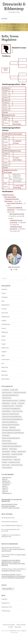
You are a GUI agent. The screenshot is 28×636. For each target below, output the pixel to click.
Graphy (23, 630)
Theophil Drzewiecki (14, 462)
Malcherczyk (5, 348)
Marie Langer (13, 449)
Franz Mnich (19, 406)
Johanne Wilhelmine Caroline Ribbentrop (13, 432)
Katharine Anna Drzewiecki (9, 443)
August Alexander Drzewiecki (10, 400)
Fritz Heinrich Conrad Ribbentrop (11, 408)
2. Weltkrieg (5, 390)
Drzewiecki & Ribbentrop (14, 6)
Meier (4, 491)
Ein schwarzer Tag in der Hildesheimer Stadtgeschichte (14, 577)
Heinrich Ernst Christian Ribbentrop (11, 416)
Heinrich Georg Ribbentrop (9, 422)
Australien (4, 289)
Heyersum (5, 427)
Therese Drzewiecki (17, 465)
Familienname (5, 316)
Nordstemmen (6, 359)
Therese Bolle (6, 465)
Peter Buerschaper (16, 134)
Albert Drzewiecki (7, 392)
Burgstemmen (6, 305)
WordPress (13, 630)
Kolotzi (4, 340)
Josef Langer (5, 435)
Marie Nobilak (6, 451)
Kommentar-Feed (7, 607)
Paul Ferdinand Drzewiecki (9, 457)
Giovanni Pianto (6, 411)
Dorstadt (4, 309)
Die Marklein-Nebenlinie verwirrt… (11, 570)
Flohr (3, 486)
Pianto (4, 488)
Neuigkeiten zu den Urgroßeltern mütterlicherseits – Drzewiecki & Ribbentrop (11, 561)
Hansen (4, 328)
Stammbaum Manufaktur (8, 506)
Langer (4, 344)
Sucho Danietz (6, 379)
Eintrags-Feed (6, 603)
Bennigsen (5, 297)
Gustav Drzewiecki (17, 411)
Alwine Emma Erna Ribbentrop (10, 395)
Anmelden (4, 599)
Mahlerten (5, 449)
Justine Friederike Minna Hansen (10, 438)
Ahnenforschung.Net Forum (9, 504)
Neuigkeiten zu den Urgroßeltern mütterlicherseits (11, 535)
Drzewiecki (5, 312)
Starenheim (5, 375)
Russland (4, 462)
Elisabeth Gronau (9, 115)
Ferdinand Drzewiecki (8, 406)
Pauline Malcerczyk (7, 459)
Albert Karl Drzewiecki (20, 392)
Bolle (3, 301)
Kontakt (10, 627)
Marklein (4, 351)
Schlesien (4, 371)
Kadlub (3, 336)
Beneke (4, 293)
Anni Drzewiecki (6, 398)
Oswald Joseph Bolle (17, 454)
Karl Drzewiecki (6, 441)
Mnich (3, 355)
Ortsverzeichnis (20, 624)
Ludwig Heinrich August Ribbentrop (11, 446)
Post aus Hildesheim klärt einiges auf (12, 525)
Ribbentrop (5, 367)
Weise (4, 490)
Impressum (18, 627)
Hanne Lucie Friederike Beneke (10, 414)
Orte (3, 363)
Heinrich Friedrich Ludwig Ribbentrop (12, 419)
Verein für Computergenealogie (10, 508)
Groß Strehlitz (6, 324)
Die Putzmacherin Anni (8, 517)
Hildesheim (5, 332)
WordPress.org (6, 611)
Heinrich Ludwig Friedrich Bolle (10, 424)
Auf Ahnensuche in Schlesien (10, 521)
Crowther (5, 484)
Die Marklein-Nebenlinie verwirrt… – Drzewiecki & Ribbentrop (12, 575)
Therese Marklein (7, 467)
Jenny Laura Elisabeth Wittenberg (11, 430)
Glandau (4, 320)
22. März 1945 (14, 390)
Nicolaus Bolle (21, 451)
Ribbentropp (5, 493)
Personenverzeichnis (9, 624)
